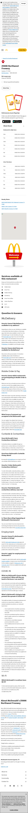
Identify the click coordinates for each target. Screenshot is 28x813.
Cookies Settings (14, 810)
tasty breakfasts (17, 715)
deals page (15, 731)
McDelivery (5, 344)
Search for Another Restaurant (10, 58)
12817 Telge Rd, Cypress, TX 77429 (10, 208)
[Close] (26, 794)
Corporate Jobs (5, 565)
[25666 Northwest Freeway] (15, 227)
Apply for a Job (4, 766)
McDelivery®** (17, 728)
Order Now (22, 50)
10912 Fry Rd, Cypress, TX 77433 (9, 206)
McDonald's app (7, 336)
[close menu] (2, 50)
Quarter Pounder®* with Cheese (16, 717)
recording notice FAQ (20, 527)
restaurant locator (16, 730)
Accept (23, 3)
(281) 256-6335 (13, 73)
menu (9, 714)
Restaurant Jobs (19, 563)
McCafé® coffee (9, 715)
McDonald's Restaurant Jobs (12, 542)
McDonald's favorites (7, 588)
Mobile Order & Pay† (20, 733)
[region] (14, 802)
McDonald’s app (11, 459)
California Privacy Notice (19, 804)
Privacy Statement (13, 29)
